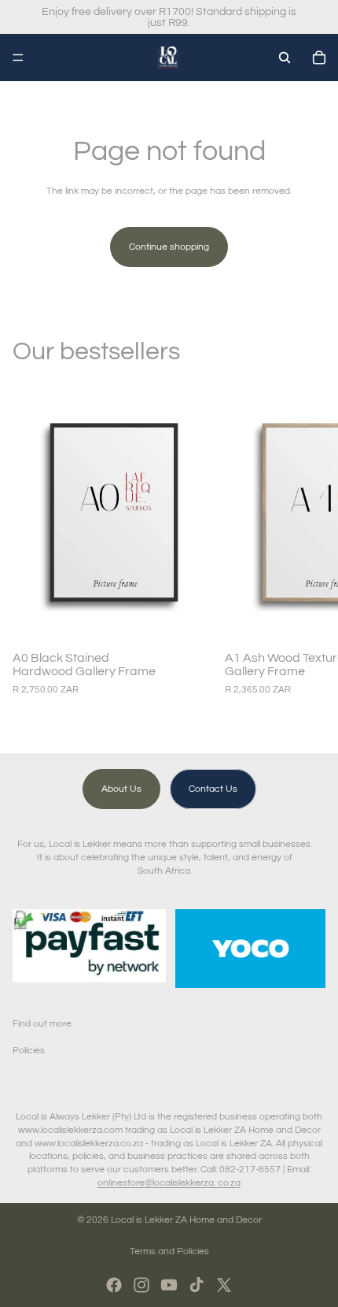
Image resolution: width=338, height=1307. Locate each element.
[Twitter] (224, 1284)
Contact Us (213, 789)
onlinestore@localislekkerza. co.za (169, 1183)
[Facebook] (114, 1284)
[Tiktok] (196, 1284)
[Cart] (319, 57)
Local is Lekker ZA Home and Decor (186, 1220)
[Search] (284, 57)
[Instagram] (141, 1284)
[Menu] (18, 57)
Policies (29, 1050)
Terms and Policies (169, 1251)
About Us (121, 789)
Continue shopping (169, 247)
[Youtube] (169, 1284)
